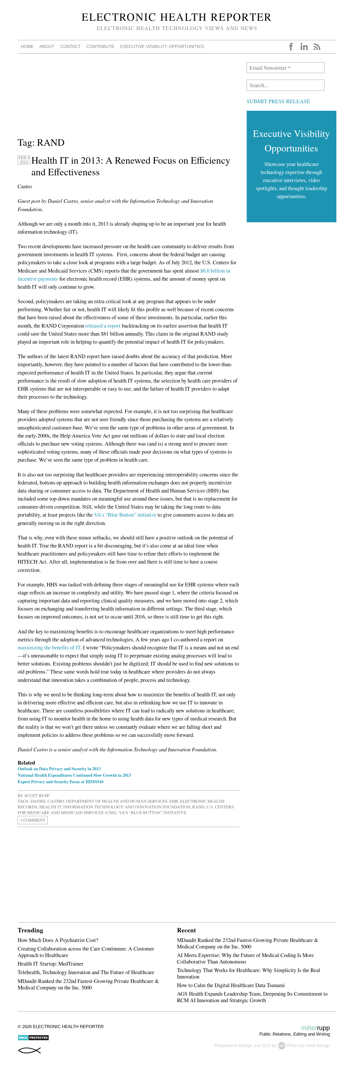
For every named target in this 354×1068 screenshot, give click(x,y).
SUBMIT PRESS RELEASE (278, 101)
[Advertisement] (128, 98)
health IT (50, 807)
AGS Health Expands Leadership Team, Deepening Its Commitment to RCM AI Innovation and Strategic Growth (252, 997)
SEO (266, 1045)
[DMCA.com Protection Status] (33, 1039)
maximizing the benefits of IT (49, 647)
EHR (173, 801)
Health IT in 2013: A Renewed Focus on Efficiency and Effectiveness (130, 166)
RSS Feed (317, 46)
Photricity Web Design (308, 1045)
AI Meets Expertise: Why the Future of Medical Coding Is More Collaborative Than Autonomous (245, 958)
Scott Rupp (36, 796)
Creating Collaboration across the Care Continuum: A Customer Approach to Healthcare (86, 952)
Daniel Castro (47, 801)
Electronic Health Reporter (177, 16)
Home (27, 46)
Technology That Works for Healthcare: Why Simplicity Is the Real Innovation (248, 973)
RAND (198, 807)
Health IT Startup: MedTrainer (50, 963)
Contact (70, 46)
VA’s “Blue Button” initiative (125, 514)
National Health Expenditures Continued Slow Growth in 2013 (74, 775)
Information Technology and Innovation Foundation (126, 807)
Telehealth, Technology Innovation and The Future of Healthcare (86, 972)
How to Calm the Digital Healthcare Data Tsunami (231, 985)
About (46, 46)
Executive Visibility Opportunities (162, 46)
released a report (103, 325)
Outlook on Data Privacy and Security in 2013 (59, 768)
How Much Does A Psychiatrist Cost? (58, 940)
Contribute (100, 46)
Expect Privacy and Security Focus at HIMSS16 (60, 781)
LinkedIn (304, 46)
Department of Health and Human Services (116, 801)
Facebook (291, 46)
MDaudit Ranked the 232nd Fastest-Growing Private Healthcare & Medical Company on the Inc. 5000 (88, 984)
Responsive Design (233, 1045)
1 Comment (32, 820)
